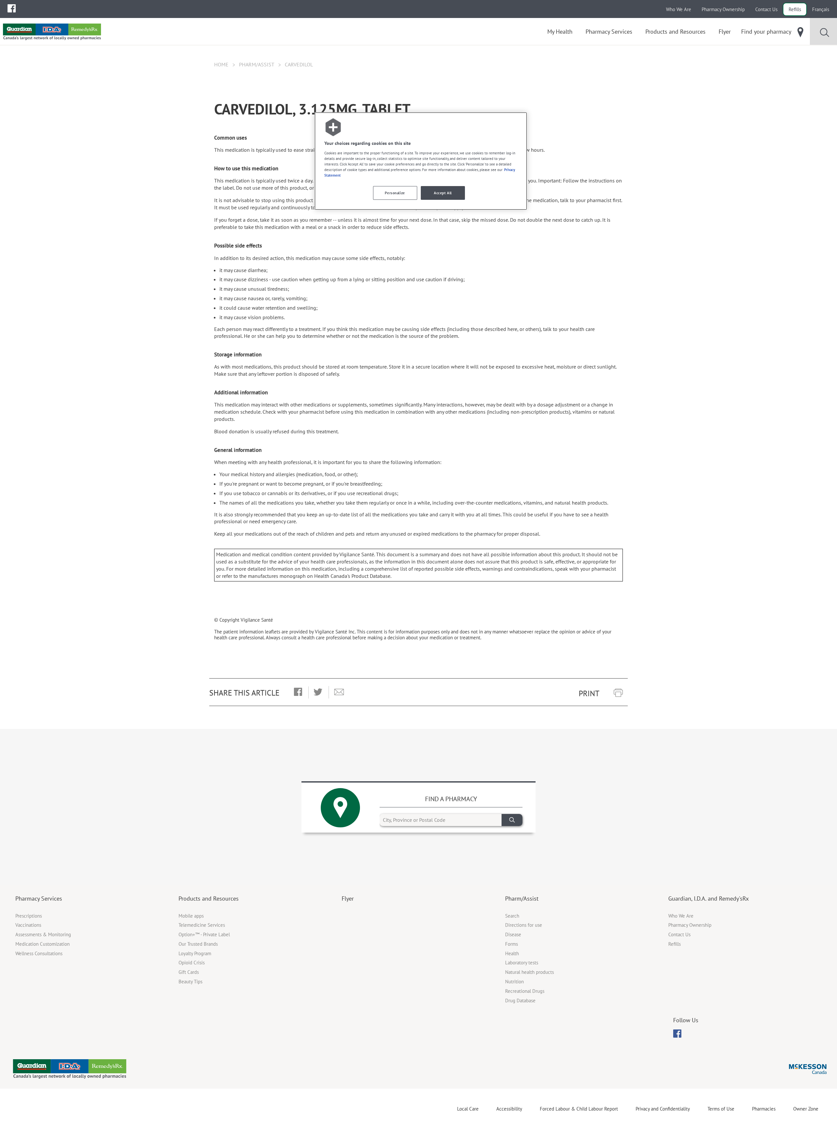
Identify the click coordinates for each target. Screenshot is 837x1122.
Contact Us (766, 9)
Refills (795, 9)
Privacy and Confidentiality (663, 1109)
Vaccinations (28, 925)
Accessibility (509, 1109)
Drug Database (520, 1000)
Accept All (443, 192)
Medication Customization (42, 944)
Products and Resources (209, 898)
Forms (511, 944)
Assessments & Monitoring (43, 934)
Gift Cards (189, 972)
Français (820, 9)
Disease (513, 934)
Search (512, 916)
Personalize (395, 192)
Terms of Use (721, 1109)
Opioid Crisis (192, 962)
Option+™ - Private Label (204, 934)
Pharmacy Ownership (723, 9)
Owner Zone (805, 1109)
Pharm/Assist (256, 64)
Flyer (348, 898)
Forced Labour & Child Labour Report (579, 1109)
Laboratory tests (521, 962)
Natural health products (529, 972)
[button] (298, 692)
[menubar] (12, 8)
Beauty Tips (190, 981)
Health (512, 953)
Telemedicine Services (202, 925)
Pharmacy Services (38, 898)
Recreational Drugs (524, 991)
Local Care (468, 1109)
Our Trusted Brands (198, 944)
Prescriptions (28, 916)
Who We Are (678, 9)
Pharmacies (764, 1109)
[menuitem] (12, 8)
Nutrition (514, 981)
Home (221, 64)
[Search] (512, 820)
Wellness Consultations (38, 953)
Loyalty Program (195, 953)
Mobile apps (191, 916)
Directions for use (523, 925)
